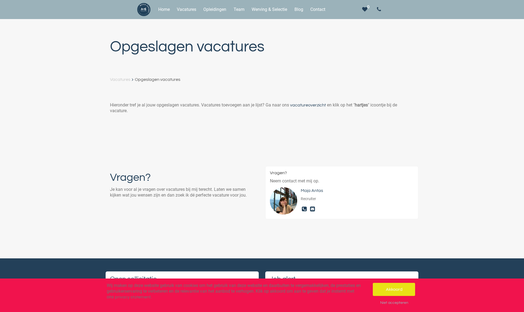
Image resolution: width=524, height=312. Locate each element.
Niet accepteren (394, 303)
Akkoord (394, 289)
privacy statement (133, 297)
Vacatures (120, 79)
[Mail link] (312, 209)
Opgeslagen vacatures (157, 79)
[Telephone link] (305, 209)
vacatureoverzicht (308, 105)
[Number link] (380, 9)
